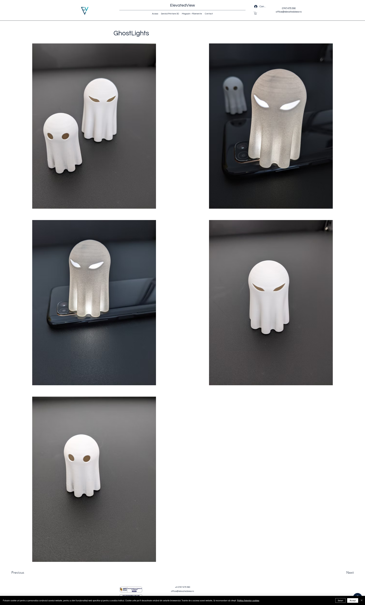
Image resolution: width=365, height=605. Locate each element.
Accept (353, 600)
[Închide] (361, 600)
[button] (255, 13)
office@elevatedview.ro (182, 591)
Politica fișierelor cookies (248, 600)
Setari (340, 600)
